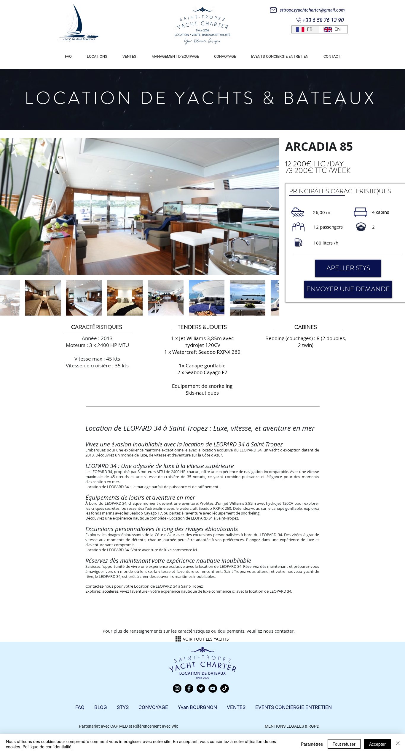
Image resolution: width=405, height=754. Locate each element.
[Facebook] (189, 688)
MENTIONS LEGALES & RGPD (292, 726)
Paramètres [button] (312, 744)
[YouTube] (212, 688)
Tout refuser (344, 744)
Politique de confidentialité (47, 747)
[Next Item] (269, 206)
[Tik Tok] (224, 688)
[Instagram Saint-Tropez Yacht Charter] (177, 688)
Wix (174, 726)
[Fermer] (397, 744)
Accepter (377, 744)
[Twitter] (201, 688)
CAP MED (119, 726)
